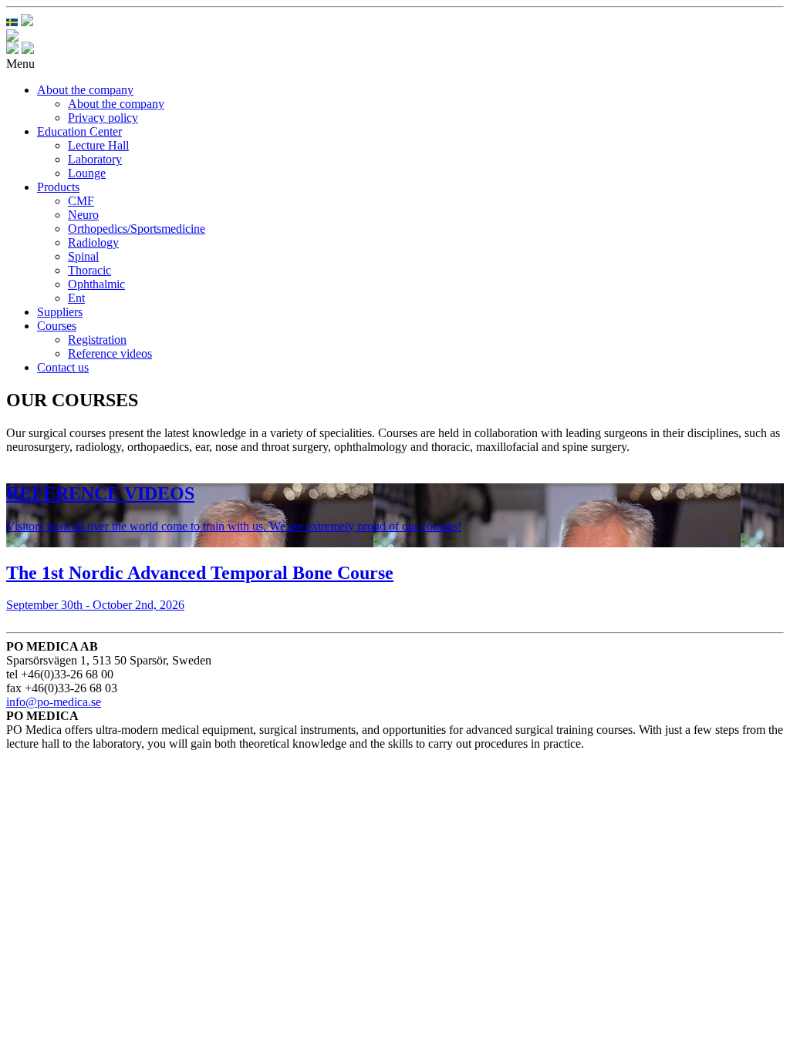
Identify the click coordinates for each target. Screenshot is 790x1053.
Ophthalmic (96, 284)
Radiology (93, 242)
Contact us (63, 367)
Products (58, 186)
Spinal (83, 256)
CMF (81, 200)
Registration (97, 339)
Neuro (83, 214)
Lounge (87, 173)
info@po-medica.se (53, 701)
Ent (76, 297)
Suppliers (60, 311)
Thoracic (89, 270)
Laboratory (95, 159)
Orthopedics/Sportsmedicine (136, 228)
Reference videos (110, 353)
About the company (85, 89)
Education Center (79, 131)
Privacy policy (103, 117)
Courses (56, 325)
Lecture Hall (98, 145)
